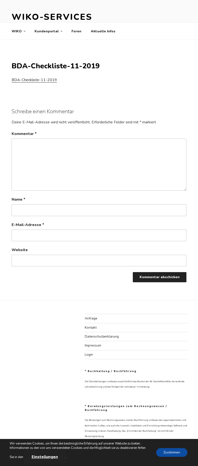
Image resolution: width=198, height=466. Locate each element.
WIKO (17, 31)
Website (20, 250)
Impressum (93, 345)
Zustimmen (171, 452)
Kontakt (91, 327)
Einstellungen (45, 456)
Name (18, 199)
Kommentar (24, 133)
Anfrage (91, 318)
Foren (76, 31)
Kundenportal (47, 31)
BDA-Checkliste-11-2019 (34, 80)
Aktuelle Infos (103, 31)
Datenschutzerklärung (102, 336)
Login (89, 354)
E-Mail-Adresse (28, 224)
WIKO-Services (52, 17)
